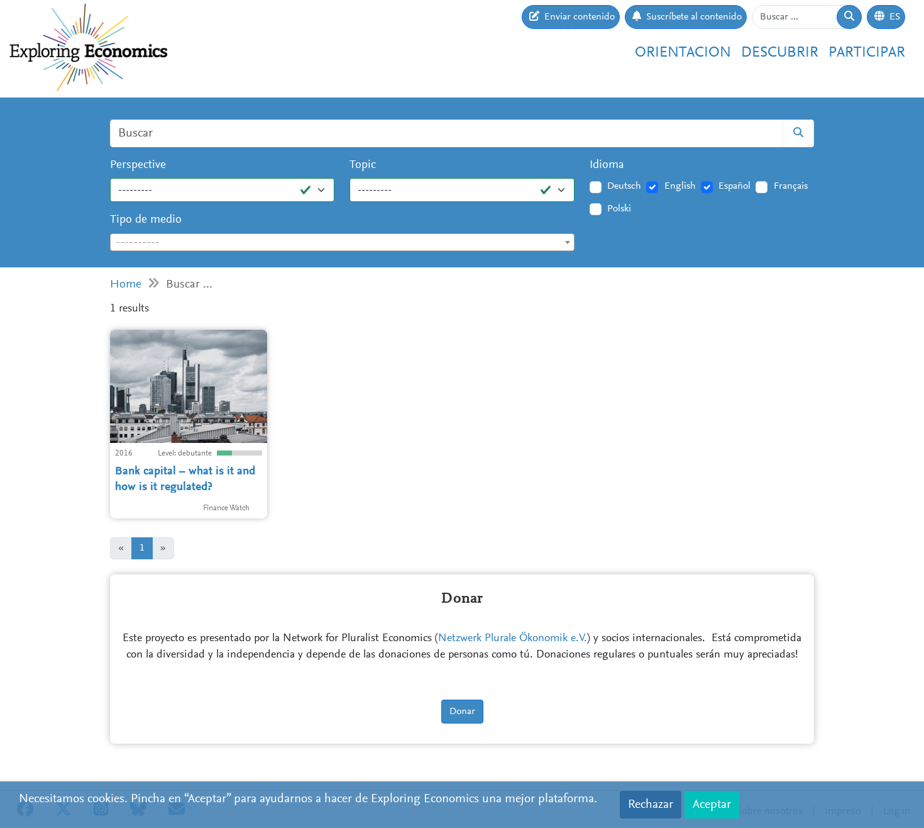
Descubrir (779, 52)
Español (734, 186)
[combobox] (342, 242)
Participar (866, 52)
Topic (362, 165)
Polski (619, 209)
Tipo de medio (146, 220)
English (680, 186)
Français (791, 186)
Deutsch (624, 186)
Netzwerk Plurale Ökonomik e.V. (512, 638)
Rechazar (650, 804)
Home (125, 285)
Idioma (607, 165)
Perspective (138, 165)
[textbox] (342, 243)
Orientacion (683, 52)
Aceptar (712, 804)
